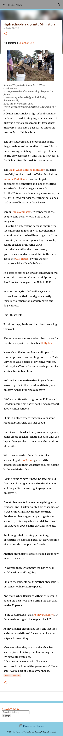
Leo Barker (27, 460)
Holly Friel (47, 343)
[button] (5, 34)
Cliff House (21, 258)
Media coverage (12, 675)
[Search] (59, 4)
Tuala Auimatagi (21, 211)
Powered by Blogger (33, 725)
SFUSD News (15, 4)
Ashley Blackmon (44, 614)
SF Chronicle (26, 42)
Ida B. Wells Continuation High (27, 169)
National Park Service (16, 179)
